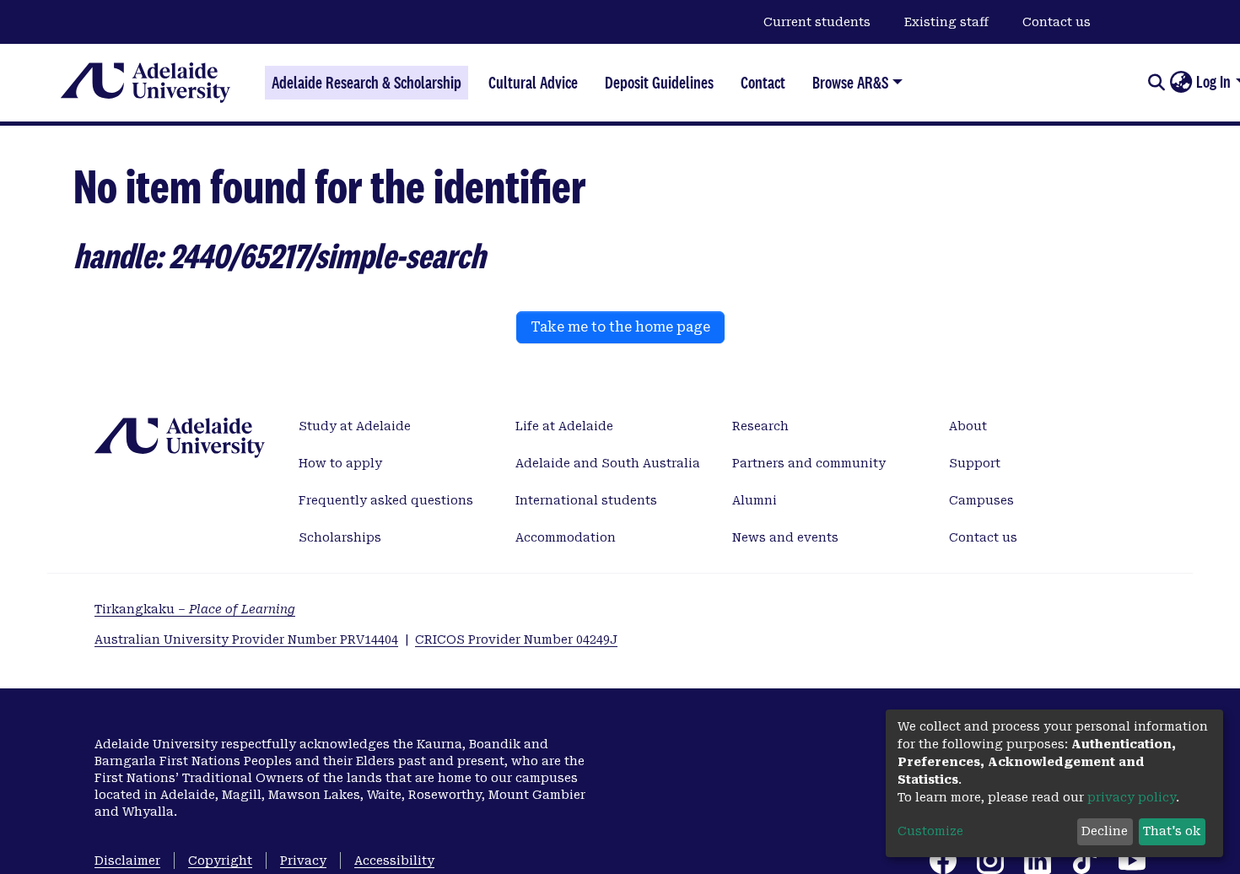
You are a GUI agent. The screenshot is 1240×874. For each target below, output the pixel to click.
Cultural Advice (533, 83)
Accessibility (394, 860)
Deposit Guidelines (659, 83)
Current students (817, 22)
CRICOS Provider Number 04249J (516, 639)
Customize (930, 831)
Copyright (220, 860)
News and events (785, 537)
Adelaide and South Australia (607, 463)
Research (760, 426)
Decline (1104, 831)
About (968, 426)
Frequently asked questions (386, 500)
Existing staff (946, 22)
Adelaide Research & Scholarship (366, 83)
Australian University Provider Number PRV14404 (246, 639)
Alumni (754, 500)
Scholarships (340, 537)
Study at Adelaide (355, 426)
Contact (763, 83)
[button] (1180, 83)
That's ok (1171, 831)
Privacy (303, 860)
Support (974, 463)
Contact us (1056, 22)
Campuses (981, 500)
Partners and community (809, 463)
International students (586, 500)
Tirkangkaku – (194, 609)
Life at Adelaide (564, 426)
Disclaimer (127, 860)
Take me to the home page (620, 327)
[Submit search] (1156, 83)
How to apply (340, 463)
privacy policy (1131, 797)
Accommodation (565, 537)
